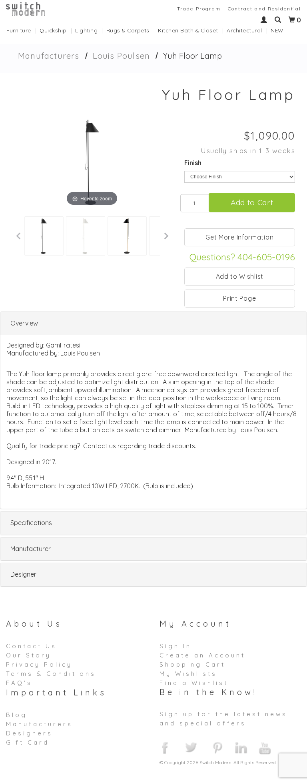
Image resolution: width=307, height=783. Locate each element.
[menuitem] (23, 30)
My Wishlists (188, 673)
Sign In (175, 646)
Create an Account (202, 655)
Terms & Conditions (51, 673)
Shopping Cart (192, 664)
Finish (192, 163)
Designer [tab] (23, 574)
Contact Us (31, 646)
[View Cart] (292, 20)
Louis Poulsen (121, 56)
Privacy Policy (39, 664)
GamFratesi (63, 345)
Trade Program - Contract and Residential (239, 9)
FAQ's (19, 683)
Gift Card (27, 742)
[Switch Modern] (25, 8)
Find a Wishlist (193, 683)
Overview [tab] (24, 323)
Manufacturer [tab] (30, 549)
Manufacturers (49, 56)
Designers (29, 733)
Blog (16, 715)
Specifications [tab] (31, 523)
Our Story (28, 655)
